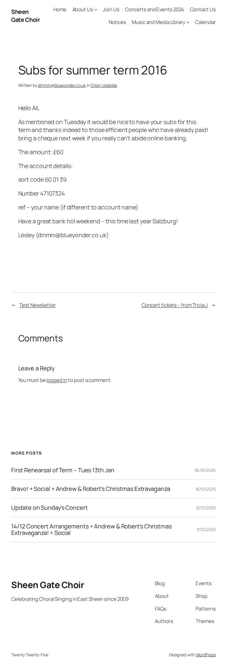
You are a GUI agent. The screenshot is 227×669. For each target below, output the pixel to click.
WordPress (206, 654)
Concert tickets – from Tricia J (175, 305)
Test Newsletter (37, 305)
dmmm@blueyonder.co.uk (62, 85)
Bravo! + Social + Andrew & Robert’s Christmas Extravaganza (90, 489)
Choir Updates (104, 85)
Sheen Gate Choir (25, 16)
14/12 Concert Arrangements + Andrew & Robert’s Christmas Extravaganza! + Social (91, 529)
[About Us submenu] (95, 9)
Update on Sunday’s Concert (49, 507)
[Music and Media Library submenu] (188, 22)
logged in (56, 380)
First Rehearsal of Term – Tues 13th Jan (62, 470)
